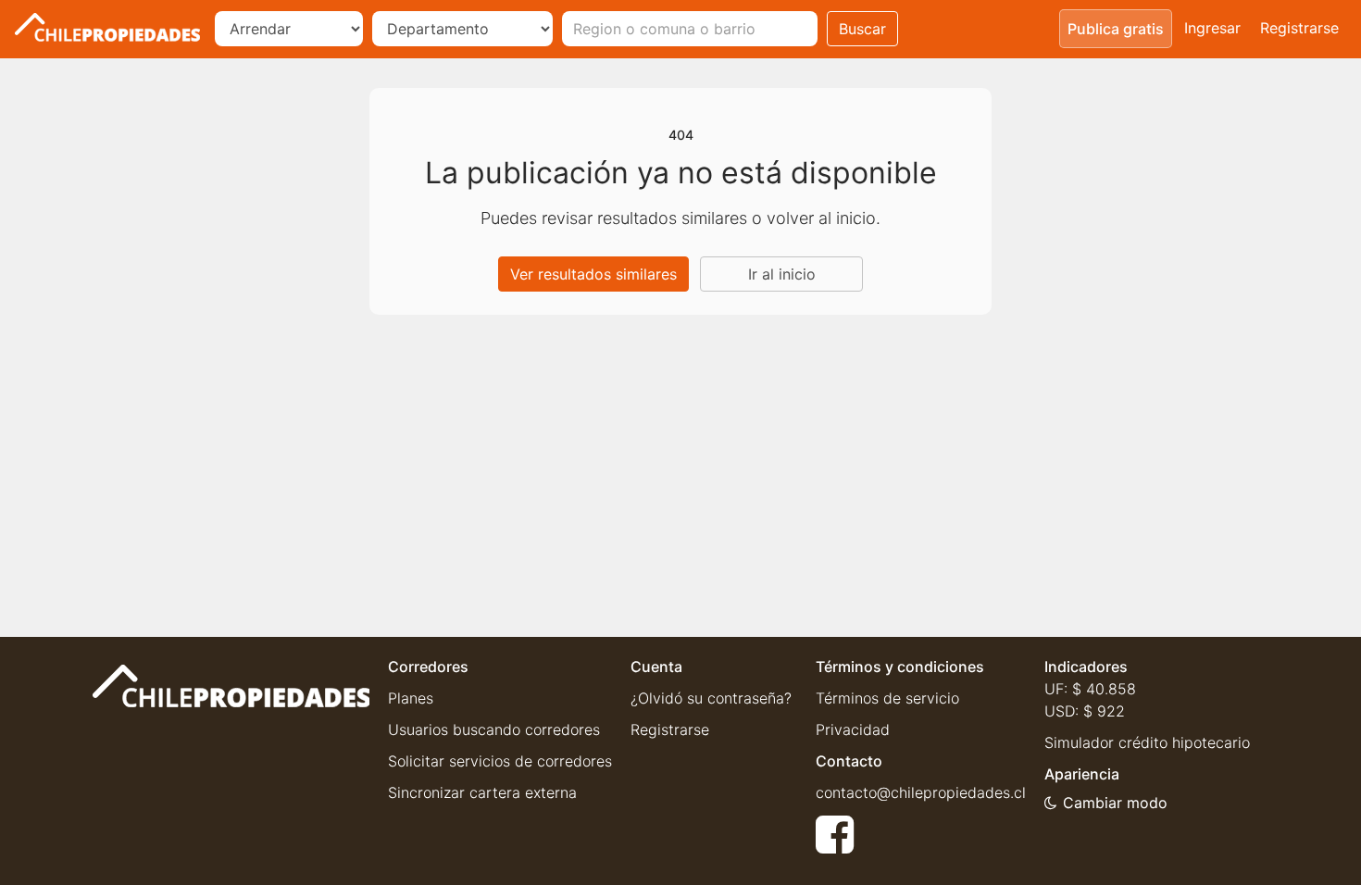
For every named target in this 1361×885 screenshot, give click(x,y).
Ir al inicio (782, 274)
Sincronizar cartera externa (482, 792)
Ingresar (1212, 28)
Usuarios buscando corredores (494, 729)
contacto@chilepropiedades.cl (921, 792)
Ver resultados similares (593, 274)
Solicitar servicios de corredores (500, 761)
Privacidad (853, 729)
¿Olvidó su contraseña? (711, 698)
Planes (410, 698)
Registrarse (1299, 28)
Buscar (862, 28)
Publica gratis (1116, 28)
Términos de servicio (887, 698)
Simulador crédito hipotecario (1147, 742)
